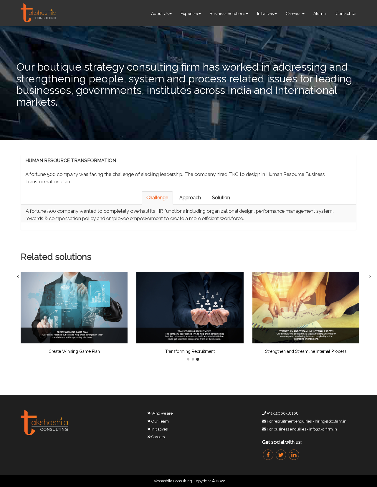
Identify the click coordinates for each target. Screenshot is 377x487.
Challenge (157, 197)
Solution (221, 197)
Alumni (320, 13)
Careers (294, 13)
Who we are (162, 413)
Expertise (189, 13)
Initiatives (265, 13)
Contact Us (345, 13)
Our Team (160, 421)
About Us (160, 13)
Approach (190, 197)
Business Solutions (227, 13)
